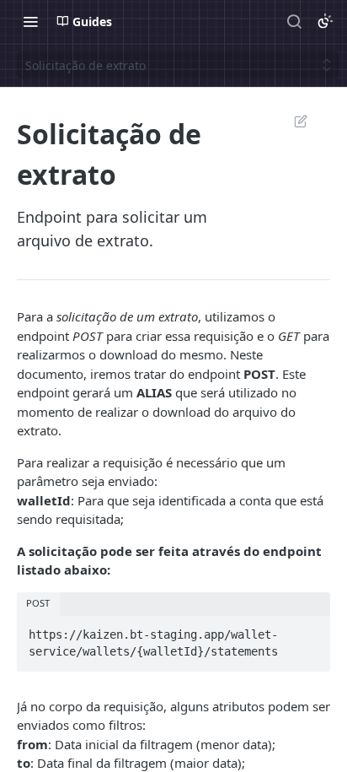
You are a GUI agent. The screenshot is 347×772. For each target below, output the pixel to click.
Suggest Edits (292, 120)
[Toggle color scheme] (325, 21)
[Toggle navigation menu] (30, 21)
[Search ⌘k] (293, 21)
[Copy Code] (309, 629)
